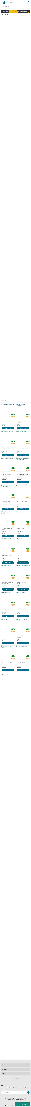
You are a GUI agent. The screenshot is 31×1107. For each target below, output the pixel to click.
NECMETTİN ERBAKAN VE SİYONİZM (22, 636)
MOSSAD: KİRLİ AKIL (21, 609)
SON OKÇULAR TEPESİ (22, 501)
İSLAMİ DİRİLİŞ (5, 636)
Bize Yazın (23, 1104)
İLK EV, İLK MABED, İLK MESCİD (7, 529)
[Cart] (28, 2)
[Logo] (8, 2)
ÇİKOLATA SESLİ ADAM (22, 662)
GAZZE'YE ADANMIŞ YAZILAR (21, 583)
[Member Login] (24, 2)
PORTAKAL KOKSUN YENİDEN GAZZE (6, 475)
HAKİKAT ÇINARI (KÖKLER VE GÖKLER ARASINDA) (22, 475)
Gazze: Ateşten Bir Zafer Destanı (7, 663)
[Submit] (28, 1092)
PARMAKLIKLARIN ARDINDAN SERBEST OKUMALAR (6, 502)
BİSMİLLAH (19, 555)
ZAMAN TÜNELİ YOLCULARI (8, 421)
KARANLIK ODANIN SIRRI (7, 448)
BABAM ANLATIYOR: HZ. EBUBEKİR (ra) (7, 583)
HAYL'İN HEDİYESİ (6, 609)
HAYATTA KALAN (20, 528)
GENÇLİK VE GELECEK (6, 555)
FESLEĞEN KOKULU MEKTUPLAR (21, 421)
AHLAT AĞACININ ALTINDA (23, 448)
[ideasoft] (8, 1106)
